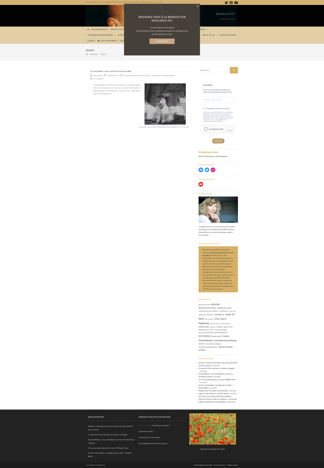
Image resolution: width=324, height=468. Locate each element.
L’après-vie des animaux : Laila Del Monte (214, 393)
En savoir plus (204, 235)
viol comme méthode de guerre (208, 347)
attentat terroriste (224, 308)
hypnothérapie (204, 327)
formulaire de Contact (160, 425)
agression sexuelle (204, 304)
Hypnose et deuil (214, 323)
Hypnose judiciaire (225, 323)
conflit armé (232, 311)
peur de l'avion (228, 327)
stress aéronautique (221, 330)
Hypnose (204, 323)
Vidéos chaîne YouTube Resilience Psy (163, 75)
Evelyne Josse (97, 75)
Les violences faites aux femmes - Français (136, 75)
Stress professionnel (220, 332)
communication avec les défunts (208, 311)
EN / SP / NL (210, 35)
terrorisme (204, 335)
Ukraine (201, 344)
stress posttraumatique (206, 332)
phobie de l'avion (204, 330)
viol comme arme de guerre (213, 344)
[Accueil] (88, 29)
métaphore (213, 327)
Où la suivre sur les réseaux (149, 437)
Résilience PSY (225, 14)
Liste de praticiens (227, 35)
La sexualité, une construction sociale (110, 71)
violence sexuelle (225, 347)
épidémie (202, 350)
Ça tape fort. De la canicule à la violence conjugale (217, 368)
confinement (223, 311)
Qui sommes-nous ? (99, 29)
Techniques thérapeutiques (100, 35)
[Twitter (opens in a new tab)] (226, 2)
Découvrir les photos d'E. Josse (212, 449)
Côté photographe (108, 41)
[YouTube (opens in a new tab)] (236, 2)
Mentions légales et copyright (203, 465)
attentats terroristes (207, 308)
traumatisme (205, 340)
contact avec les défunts (206, 315)
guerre (223, 319)
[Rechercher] (234, 70)
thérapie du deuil (216, 336)
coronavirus (219, 314)
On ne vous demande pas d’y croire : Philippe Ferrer (217, 380)
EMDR (217, 319)
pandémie (220, 327)
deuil (201, 318)
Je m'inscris (162, 41)
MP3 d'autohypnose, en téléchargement (213, 156)
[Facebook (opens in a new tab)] (231, 2)
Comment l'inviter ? (146, 431)
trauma (225, 336)
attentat (215, 304)
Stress (212, 330)
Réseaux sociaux (233, 465)
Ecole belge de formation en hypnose (153, 443)
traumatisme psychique (225, 340)
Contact (91, 41)
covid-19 (230, 314)
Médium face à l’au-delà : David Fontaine (213, 391)
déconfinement (209, 319)
